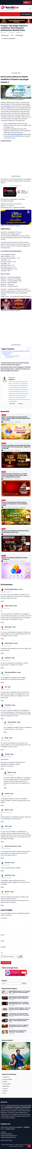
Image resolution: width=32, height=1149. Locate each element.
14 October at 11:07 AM (5, 660)
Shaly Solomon (9, 643)
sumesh (7, 754)
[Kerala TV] (10, 8)
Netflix (5, 1081)
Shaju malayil (9, 606)
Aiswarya (7, 862)
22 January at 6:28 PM (9, 724)
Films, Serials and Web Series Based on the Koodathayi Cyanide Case (15, 531)
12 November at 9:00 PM (6, 796)
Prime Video (6, 1084)
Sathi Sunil (8, 875)
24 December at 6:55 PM (9, 775)
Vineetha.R (8, 705)
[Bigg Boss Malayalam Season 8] (16, 21)
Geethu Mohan (12, 722)
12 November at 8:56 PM (6, 756)
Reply (2, 601)
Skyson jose (8, 627)
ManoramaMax (7, 1079)
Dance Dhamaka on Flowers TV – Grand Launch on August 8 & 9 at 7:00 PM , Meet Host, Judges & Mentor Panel (14, 475)
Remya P (7, 892)
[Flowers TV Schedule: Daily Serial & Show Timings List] (16, 571)
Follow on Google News (9, 38)
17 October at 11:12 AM (5, 675)
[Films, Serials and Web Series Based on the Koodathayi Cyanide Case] (16, 544)
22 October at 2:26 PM (5, 740)
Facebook (6, 35)
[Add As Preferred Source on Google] (16, 192)
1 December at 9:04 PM (6, 828)
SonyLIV (5, 1088)
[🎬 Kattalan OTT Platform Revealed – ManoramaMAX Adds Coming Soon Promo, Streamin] (5, 998)
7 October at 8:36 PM (5, 629)
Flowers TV (18, 32)
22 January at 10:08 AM (6, 877)
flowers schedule (9, 357)
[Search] (30, 8)
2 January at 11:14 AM (5, 848)
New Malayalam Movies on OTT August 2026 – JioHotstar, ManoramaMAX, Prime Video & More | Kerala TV (19, 992)
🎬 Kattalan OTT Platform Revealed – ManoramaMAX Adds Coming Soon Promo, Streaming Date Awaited (19, 997)
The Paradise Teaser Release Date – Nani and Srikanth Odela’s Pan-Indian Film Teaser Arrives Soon (19, 1014)
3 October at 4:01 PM (5, 608)
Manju (6, 738)
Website (20, 403)
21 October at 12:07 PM (5, 707)
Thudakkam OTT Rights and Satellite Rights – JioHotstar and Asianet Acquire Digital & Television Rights (19, 1020)
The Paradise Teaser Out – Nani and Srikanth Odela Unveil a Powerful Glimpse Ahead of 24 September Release (19, 1026)
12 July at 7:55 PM (4, 894)
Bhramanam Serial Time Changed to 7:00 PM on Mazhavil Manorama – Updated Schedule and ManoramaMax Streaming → (16, 369)
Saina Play (6, 1086)
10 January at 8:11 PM (5, 865)
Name (3, 935)
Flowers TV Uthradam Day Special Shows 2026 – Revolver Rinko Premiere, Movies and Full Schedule (15, 418)
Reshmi (7, 810)
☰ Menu (26, 2)
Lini (6, 687)
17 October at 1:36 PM (5, 689)
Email (3, 941)
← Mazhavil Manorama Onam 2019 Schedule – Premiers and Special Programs (15, 364)
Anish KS (11, 379)
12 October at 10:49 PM (5, 645)
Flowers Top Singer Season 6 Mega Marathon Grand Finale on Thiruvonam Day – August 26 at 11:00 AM (15, 447)
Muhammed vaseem (11, 846)
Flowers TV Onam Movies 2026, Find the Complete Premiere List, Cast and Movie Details (14, 503)
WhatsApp (20, 35)
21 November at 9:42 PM (6, 812)
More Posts (12, 403)
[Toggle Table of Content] (28, 349)
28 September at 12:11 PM (6, 592)
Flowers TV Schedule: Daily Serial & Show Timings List (14, 558)
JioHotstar (6, 1077)
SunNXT (5, 1091)
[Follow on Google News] (16, 973)
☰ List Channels (26, 14)
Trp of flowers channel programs (12, 356)
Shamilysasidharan (11, 672)
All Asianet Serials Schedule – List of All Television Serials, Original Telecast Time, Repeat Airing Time (19, 1008)
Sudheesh (8, 658)
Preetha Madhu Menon (11, 589)
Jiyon (6, 826)
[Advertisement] (16, 56)
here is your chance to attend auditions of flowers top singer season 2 (15, 352)
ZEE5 (4, 1093)
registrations (6, 354)
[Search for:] (12, 983)
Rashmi (10, 772)
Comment (4, 918)
